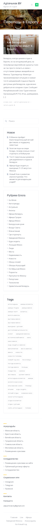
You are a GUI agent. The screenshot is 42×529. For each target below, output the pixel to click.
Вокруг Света (14, 227)
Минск (10, 352)
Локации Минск (15, 245)
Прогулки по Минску (17, 276)
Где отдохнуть (13, 39)
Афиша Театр (13, 312)
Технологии (14, 282)
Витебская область (13, 437)
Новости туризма (15, 356)
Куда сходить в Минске (16, 345)
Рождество (12, 371)
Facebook (9, 489)
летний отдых (13, 393)
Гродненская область (14, 441)
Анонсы (12, 210)
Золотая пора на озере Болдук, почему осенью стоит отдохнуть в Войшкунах (22, 151)
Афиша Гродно (15, 217)
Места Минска (26, 349)
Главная (13, 517)
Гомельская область (13, 444)
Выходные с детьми (15, 326)
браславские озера (15, 386)
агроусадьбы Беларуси (16, 378)
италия (10, 389)
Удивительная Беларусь (19, 286)
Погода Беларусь (14, 363)
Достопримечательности (17, 330)
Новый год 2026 (13, 360)
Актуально (13, 207)
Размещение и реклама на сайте (19, 463)
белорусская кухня (15, 382)
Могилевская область (14, 448)
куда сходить (21, 389)
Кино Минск (12, 341)
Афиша (29, 517)
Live (21, 517)
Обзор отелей (14, 262)
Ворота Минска (14, 315)
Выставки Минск (14, 323)
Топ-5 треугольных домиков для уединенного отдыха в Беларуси (21, 159)
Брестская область (13, 434)
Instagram (9, 482)
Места (11, 252)
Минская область (12, 430)
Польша (25, 367)
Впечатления (14, 231)
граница (28, 386)
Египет (10, 334)
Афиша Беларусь (16, 214)
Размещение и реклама (15, 451)
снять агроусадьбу (15, 408)
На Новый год (21, 524)
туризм (28, 408)
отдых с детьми (14, 404)
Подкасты (13, 272)
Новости (12, 258)
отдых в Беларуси (14, 400)
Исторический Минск (16, 337)
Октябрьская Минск (17, 269)
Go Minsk (12, 200)
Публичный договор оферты (17, 466)
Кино (29, 337)
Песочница (26, 360)
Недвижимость (15, 255)
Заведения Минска (17, 238)
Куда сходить (14, 241)
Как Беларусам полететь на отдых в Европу (19, 45)
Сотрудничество (12, 470)
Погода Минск (13, 367)
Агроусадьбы (13, 304)
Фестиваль (12, 374)
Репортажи (13, 279)
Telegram (9, 485)
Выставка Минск (14, 319)
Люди (11, 248)
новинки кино (26, 393)
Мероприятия (13, 349)
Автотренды (14, 203)
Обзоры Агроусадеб (17, 265)
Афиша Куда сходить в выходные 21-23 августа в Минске (20, 168)
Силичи (22, 371)
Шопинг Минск (24, 374)
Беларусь (23, 312)
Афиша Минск (14, 221)
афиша (30, 378)
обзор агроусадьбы (15, 397)
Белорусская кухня (16, 224)
